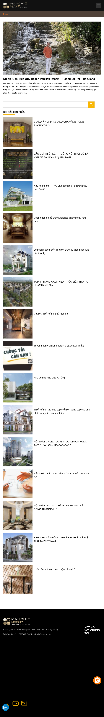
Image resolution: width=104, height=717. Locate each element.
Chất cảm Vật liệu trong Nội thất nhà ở (54, 569)
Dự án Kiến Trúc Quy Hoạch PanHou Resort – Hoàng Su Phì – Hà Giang (49, 78)
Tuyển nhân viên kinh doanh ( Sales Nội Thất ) (59, 345)
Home (5, 14)
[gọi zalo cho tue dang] (5, 707)
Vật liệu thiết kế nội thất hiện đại (51, 313)
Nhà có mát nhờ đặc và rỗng (49, 377)
